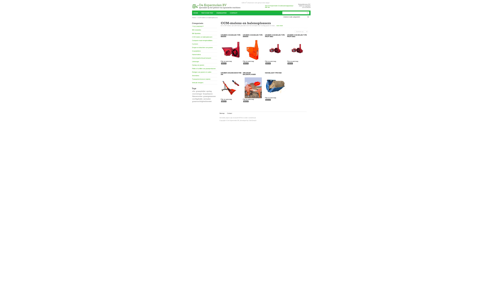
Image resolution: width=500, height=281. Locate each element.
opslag (209, 91)
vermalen (207, 99)
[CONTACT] (235, 13)
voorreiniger (197, 94)
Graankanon (208, 94)
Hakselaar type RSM (273, 73)
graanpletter (201, 91)
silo (193, 91)
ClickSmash (252, 120)
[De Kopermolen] (217, 7)
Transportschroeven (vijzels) (201, 79)
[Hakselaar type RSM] (275, 96)
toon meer (280, 25)
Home (194, 17)
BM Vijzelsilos (196, 33)
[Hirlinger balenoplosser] (253, 97)
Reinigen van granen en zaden (201, 72)
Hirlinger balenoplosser (249, 73)
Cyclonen (195, 44)
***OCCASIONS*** (198, 26)
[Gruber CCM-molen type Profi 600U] (297, 59)
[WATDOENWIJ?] (208, 13)
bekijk (224, 63)
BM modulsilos (196, 30)
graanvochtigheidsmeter (202, 101)
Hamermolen (197, 96)
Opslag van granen (198, 65)
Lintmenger (195, 61)
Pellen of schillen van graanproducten (204, 68)
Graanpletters (196, 51)
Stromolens (195, 75)
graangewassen (209, 96)
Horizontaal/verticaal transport (201, 58)
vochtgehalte (197, 99)
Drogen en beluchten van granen (202, 47)
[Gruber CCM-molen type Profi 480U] (275, 59)
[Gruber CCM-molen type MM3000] (231, 59)
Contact (229, 113)
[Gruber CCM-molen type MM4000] (253, 59)
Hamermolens (196, 54)
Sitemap (221, 113)
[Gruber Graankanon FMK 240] (231, 97)
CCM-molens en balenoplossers (202, 37)
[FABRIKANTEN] (223, 13)
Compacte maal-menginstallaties (202, 40)
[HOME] (197, 13)
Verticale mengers (197, 82)
